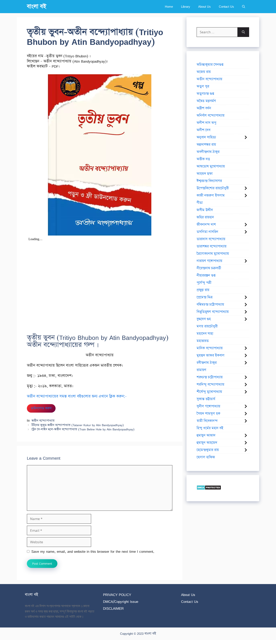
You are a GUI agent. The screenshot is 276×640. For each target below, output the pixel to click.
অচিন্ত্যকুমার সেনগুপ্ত (210, 64)
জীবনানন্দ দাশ (206, 224)
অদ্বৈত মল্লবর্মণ (206, 101)
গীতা (200, 202)
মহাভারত (203, 340)
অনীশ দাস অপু (206, 122)
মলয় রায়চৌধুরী (207, 326)
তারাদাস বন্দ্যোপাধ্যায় (211, 239)
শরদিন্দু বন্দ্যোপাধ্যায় (210, 384)
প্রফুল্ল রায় (203, 290)
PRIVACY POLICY (117, 594)
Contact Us (226, 6)
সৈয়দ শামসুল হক (208, 413)
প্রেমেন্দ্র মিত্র (205, 297)
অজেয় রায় (204, 71)
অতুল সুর (203, 86)
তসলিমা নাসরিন (207, 231)
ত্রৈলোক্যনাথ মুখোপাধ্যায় (213, 253)
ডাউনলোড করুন (41, 408)
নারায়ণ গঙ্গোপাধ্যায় (209, 261)
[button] (243, 6)
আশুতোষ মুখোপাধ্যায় (211, 166)
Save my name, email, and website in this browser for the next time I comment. (92, 551)
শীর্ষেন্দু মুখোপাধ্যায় (209, 391)
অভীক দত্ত (203, 159)
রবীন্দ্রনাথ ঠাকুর (207, 362)
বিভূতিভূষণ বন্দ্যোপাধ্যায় (213, 311)
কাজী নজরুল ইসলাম (211, 195)
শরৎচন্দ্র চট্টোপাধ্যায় (210, 377)
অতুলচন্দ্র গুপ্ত (205, 93)
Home (169, 6)
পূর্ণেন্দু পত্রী (204, 282)
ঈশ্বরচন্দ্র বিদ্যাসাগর (209, 181)
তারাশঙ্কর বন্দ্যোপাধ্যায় (211, 246)
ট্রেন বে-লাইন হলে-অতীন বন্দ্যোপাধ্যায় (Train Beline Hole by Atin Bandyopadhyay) (83, 429)
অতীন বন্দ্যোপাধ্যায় (43, 420)
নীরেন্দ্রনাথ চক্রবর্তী (209, 268)
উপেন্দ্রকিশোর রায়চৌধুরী (213, 188)
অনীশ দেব (203, 130)
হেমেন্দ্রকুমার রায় (208, 450)
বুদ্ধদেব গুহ (204, 319)
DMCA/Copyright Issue (120, 601)
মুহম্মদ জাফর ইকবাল (210, 355)
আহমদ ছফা (205, 173)
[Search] (243, 32)
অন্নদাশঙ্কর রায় (206, 144)
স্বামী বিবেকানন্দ (207, 420)
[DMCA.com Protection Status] (209, 488)
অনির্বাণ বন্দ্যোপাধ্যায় (210, 115)
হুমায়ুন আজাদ (206, 435)
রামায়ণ (201, 370)
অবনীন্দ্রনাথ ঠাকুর (208, 151)
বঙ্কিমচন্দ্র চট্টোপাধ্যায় (210, 304)
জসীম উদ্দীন (205, 210)
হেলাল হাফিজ (206, 457)
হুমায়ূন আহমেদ (207, 442)
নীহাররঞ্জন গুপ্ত (206, 275)
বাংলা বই (36, 7)
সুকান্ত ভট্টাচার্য (206, 399)
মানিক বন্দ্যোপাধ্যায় (210, 348)
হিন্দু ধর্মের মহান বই (210, 428)
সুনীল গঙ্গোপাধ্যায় (208, 406)
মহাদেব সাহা (205, 333)
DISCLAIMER (113, 608)
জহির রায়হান (205, 217)
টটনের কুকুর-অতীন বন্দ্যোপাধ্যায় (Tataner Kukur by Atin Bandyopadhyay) (78, 425)
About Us (204, 6)
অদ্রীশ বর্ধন (204, 108)
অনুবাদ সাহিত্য (206, 137)
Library (185, 6)
